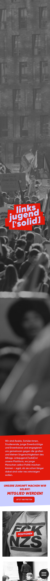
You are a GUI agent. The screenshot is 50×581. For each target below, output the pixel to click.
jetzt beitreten (24, 499)
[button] (44, 574)
